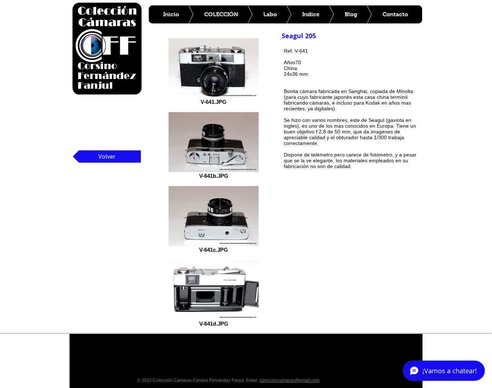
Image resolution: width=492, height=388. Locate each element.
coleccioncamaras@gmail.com (289, 380)
